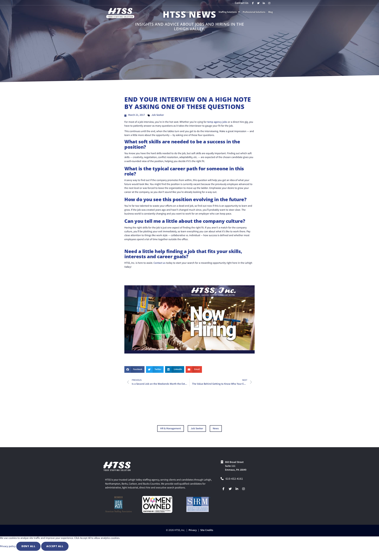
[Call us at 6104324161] (222, 478)
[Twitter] (230, 489)
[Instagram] (243, 489)
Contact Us (241, 3)
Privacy (193, 530)
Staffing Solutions (230, 13)
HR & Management (170, 429)
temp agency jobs (217, 122)
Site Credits (206, 530)
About (178, 13)
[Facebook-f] (224, 489)
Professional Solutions (254, 13)
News (216, 429)
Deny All (28, 546)
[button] (134, 369)
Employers (209, 13)
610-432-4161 (234, 479)
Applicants (192, 13)
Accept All (54, 546)
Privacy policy (8, 546)
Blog (271, 13)
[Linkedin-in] (237, 489)
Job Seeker (157, 115)
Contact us (160, 263)
